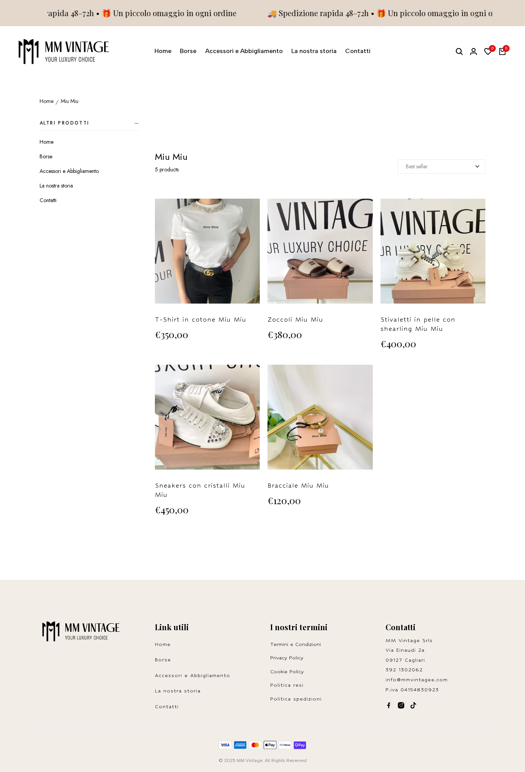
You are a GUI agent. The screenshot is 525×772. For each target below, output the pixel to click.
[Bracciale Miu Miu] (319, 421)
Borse (46, 156)
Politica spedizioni (296, 699)
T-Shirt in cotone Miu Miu (200, 319)
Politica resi (289, 685)
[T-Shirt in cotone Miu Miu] (207, 255)
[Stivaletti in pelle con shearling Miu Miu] (432, 255)
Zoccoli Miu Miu (295, 319)
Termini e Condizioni (295, 644)
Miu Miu (69, 101)
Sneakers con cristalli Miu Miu (200, 490)
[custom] (389, 705)
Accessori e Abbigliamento (69, 171)
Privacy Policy (286, 658)
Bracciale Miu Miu (298, 485)
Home (46, 101)
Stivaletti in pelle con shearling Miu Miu (417, 324)
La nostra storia (56, 185)
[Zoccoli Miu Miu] (319, 255)
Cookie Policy (287, 671)
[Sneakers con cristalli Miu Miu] (207, 421)
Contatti (48, 200)
